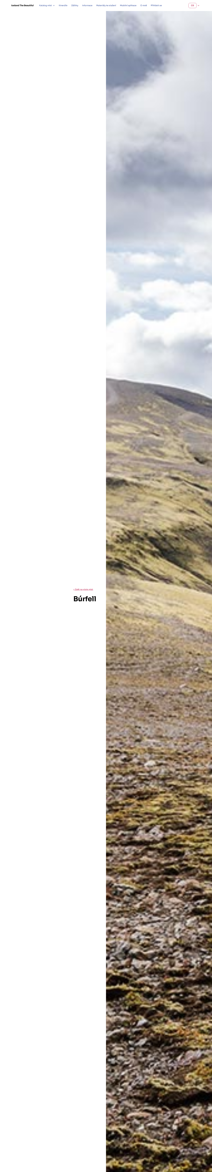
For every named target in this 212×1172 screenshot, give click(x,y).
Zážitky (74, 5)
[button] (47, 5)
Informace (87, 5)
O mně (143, 5)
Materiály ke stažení (106, 5)
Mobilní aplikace (128, 5)
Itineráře (63, 5)
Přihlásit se (156, 5)
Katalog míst (45, 5)
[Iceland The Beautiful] (22, 5)
